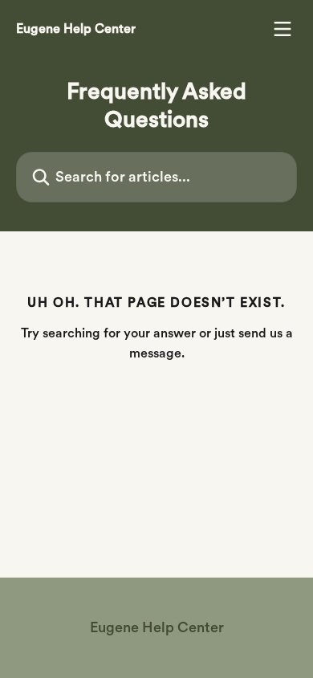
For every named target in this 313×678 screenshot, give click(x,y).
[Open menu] (282, 29)
